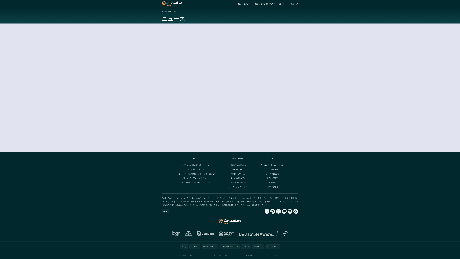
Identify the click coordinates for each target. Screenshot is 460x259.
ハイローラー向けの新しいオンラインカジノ (196, 173)
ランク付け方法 (272, 173)
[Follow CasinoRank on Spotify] (290, 211)
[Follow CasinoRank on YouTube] (284, 211)
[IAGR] (176, 233)
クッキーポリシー (186, 255)
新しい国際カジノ (238, 178)
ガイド (282, 4)
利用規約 (249, 255)
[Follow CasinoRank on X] (278, 211)
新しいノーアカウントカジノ (195, 178)
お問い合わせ (272, 186)
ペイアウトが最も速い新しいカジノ (195, 165)
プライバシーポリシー (219, 255)
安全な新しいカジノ (195, 169)
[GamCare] (205, 233)
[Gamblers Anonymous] (188, 233)
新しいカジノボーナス (264, 4)
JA (164, 211)
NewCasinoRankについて (272, 165)
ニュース (294, 4)
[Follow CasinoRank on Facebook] (267, 211)
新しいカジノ (243, 4)
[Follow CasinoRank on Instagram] (272, 211)
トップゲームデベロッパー (238, 186)
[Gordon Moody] (226, 233)
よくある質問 (272, 178)
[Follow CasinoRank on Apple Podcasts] (295, 211)
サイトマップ (276, 255)
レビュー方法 (272, 169)
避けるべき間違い (238, 165)
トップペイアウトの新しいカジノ (195, 182)
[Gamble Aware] (259, 233)
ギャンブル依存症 (238, 182)
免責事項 (272, 182)
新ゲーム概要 (238, 169)
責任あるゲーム (238, 173)
